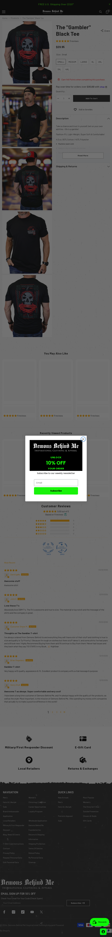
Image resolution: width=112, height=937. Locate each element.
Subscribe (56, 490)
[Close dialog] (83, 439)
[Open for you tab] (103, 931)
